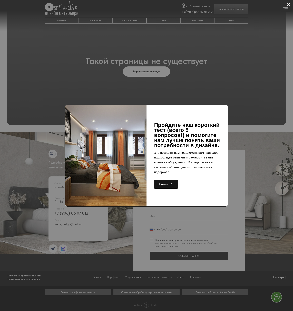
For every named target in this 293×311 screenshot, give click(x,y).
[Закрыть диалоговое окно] (288, 4)
